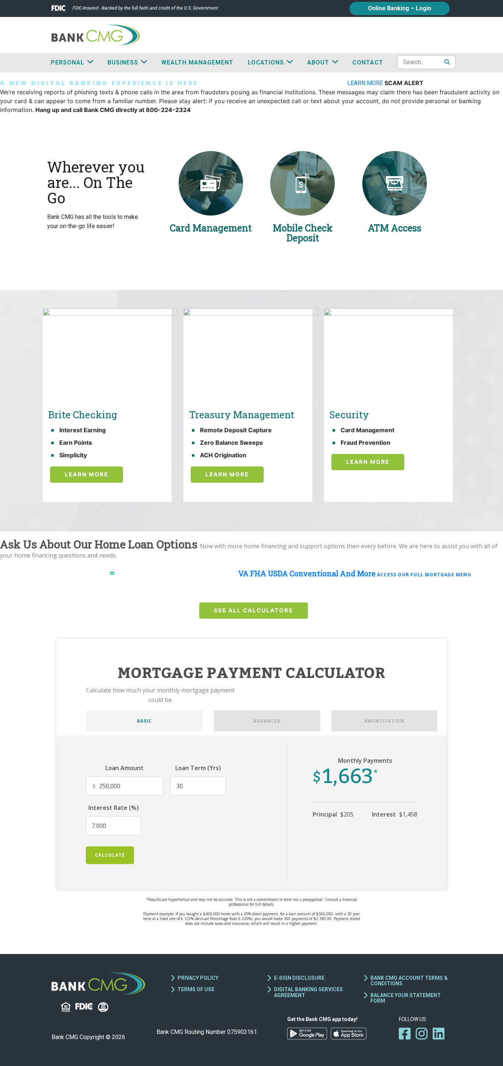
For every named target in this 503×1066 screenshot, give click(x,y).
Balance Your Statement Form (405, 998)
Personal (67, 62)
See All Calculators (253, 610)
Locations (266, 62)
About (318, 62)
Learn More (86, 474)
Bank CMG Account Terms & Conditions (409, 980)
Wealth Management (197, 62)
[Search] (447, 62)
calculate (110, 855)
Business (123, 62)
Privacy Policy (197, 978)
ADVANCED (267, 721)
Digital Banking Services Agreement (308, 992)
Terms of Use (195, 989)
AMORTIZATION (384, 721)
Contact (367, 62)
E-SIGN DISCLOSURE (299, 978)
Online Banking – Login (399, 8)
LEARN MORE (365, 83)
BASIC (144, 721)
